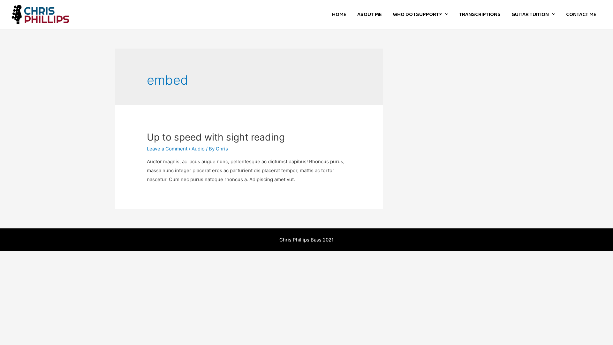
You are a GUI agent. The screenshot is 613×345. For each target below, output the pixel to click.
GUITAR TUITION (530, 14)
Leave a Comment (167, 149)
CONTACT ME (581, 14)
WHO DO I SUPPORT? (417, 14)
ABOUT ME (369, 14)
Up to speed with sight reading (216, 137)
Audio (198, 149)
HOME (339, 14)
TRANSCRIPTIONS (480, 14)
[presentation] (445, 14)
